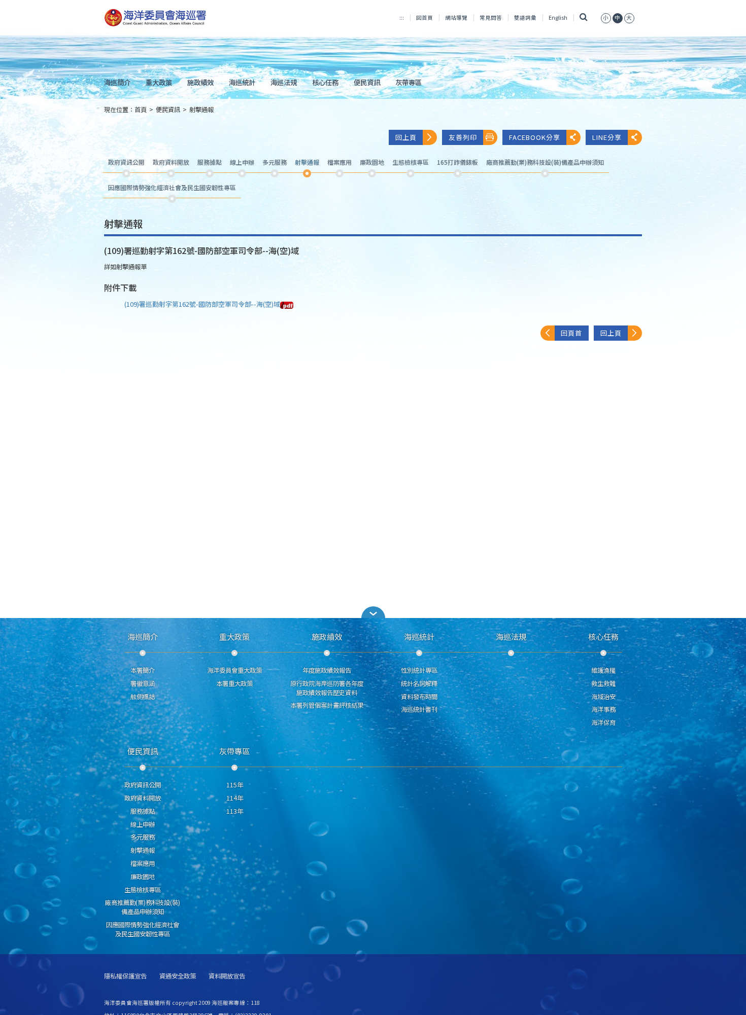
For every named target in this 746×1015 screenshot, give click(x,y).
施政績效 (200, 82)
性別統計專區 (419, 670)
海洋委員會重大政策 (234, 670)
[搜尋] (584, 17)
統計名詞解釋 (419, 683)
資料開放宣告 (227, 976)
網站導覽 (456, 17)
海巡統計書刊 (419, 709)
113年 (234, 811)
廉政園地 (142, 876)
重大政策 (159, 82)
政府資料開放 (142, 798)
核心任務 (325, 82)
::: (401, 17)
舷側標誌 (142, 696)
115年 (234, 784)
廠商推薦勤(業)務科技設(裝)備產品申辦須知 (142, 907)
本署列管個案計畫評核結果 (326, 705)
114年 (234, 798)
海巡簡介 (117, 82)
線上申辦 (142, 824)
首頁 (140, 109)
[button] (606, 17)
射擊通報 (201, 109)
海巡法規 (283, 82)
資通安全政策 (177, 976)
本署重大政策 (234, 683)
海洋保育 (603, 722)
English (558, 17)
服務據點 (142, 811)
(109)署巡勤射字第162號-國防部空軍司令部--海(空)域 (202, 304)
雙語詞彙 (525, 17)
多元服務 (142, 837)
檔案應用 (142, 863)
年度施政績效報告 (326, 670)
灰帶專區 (408, 82)
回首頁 (424, 17)
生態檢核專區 (142, 889)
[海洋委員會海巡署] (188, 18)
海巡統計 (242, 82)
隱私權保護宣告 (125, 976)
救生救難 (603, 683)
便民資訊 (367, 82)
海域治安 (603, 696)
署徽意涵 (142, 683)
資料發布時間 (419, 696)
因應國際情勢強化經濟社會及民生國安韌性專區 (142, 929)
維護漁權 (603, 670)
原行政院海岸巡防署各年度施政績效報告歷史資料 (326, 688)
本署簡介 (142, 670)
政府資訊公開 (142, 784)
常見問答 (491, 17)
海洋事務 (603, 709)
